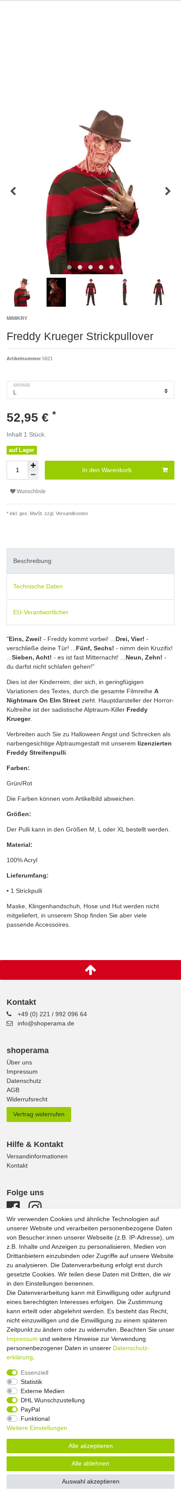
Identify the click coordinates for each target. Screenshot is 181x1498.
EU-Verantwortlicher (41, 612)
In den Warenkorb (107, 469)
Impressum (22, 1071)
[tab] (90, 561)
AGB (13, 1089)
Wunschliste (30, 491)
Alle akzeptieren (91, 1445)
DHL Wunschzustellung (53, 1400)
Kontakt (17, 1165)
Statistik (31, 1381)
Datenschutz (24, 1080)
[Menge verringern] (33, 475)
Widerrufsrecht (27, 1099)
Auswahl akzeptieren (90, 1481)
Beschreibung (32, 560)
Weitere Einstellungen (37, 1427)
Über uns (19, 1062)
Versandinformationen (37, 1156)
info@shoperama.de (46, 1023)
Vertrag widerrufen (39, 1114)
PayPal (30, 1409)
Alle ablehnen (90, 1463)
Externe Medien (43, 1390)
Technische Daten (38, 586)
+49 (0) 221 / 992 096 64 (52, 1014)
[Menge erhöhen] (33, 465)
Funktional (35, 1418)
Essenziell (34, 1372)
